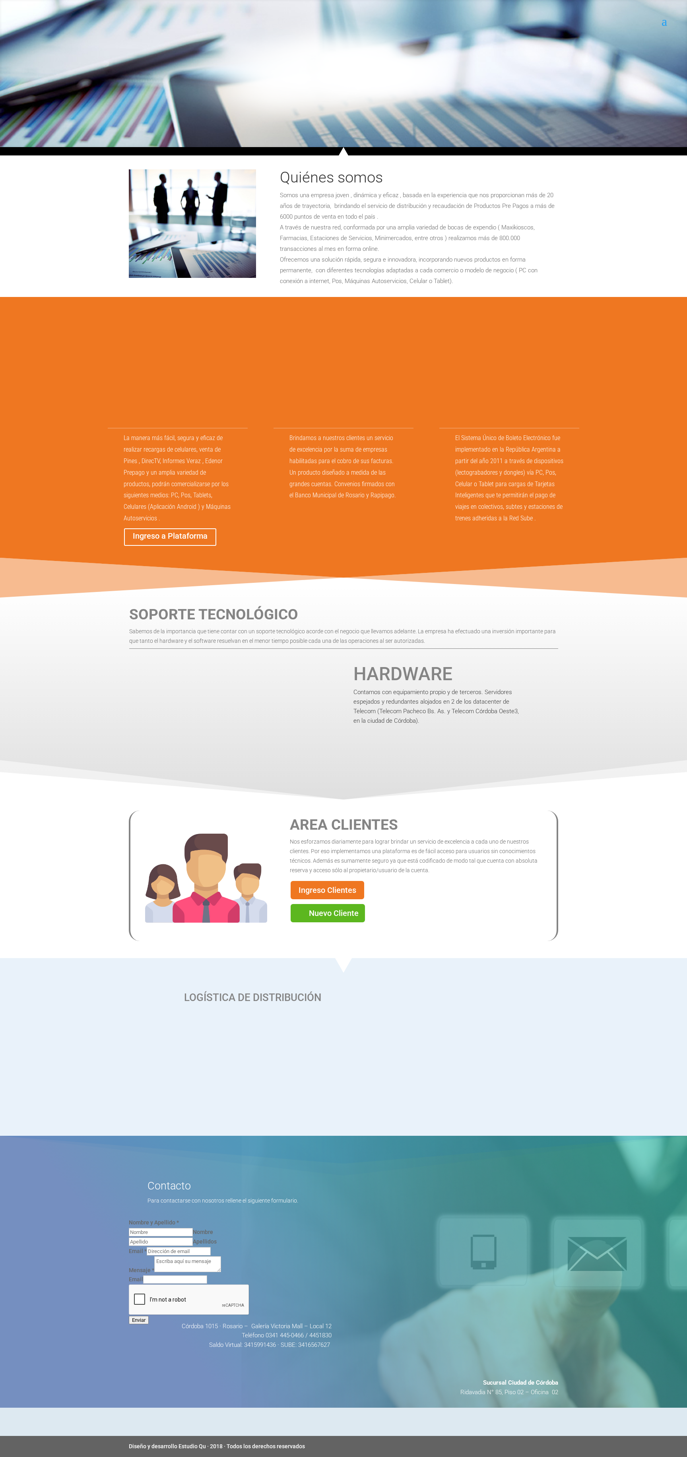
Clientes (362, 134)
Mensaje (141, 1270)
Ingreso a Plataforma (170, 536)
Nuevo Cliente (334, 913)
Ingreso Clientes (327, 890)
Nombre (203, 1232)
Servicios (277, 134)
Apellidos (205, 1241)
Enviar (139, 1320)
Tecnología (320, 134)
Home (241, 134)
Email (138, 1251)
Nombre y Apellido (154, 1222)
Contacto (440, 134)
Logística (400, 134)
